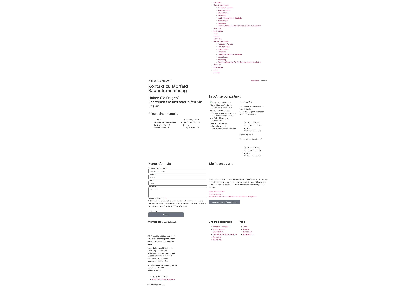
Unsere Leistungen (221, 5)
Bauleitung (222, 23)
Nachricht (152, 186)
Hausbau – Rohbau (225, 7)
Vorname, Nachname (157, 168)
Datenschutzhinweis (156, 198)
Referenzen (218, 31)
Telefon (151, 180)
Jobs (215, 33)
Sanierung (222, 15)
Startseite (217, 2)
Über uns (217, 28)
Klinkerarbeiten (224, 10)
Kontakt (216, 36)
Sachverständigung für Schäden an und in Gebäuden (239, 26)
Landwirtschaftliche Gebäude (230, 18)
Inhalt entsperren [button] (216, 194)
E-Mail (151, 174)
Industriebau (223, 20)
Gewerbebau (223, 13)
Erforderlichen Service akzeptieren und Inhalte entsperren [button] (232, 197)
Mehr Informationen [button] (217, 191)
